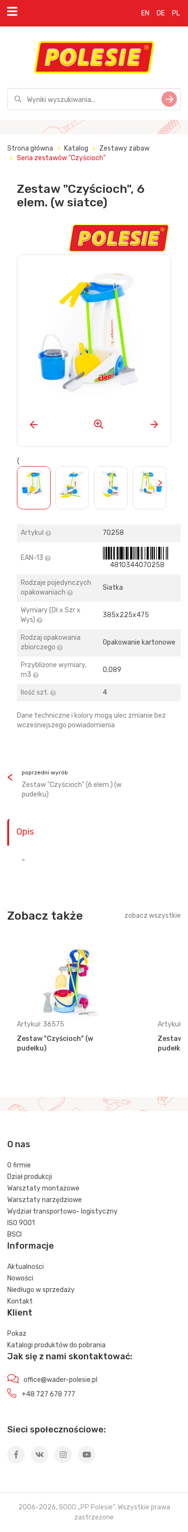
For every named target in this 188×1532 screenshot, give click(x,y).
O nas (18, 1144)
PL (176, 13)
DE (161, 13)
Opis (25, 831)
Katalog (76, 148)
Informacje (30, 1246)
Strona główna (30, 148)
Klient (19, 1312)
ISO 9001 (21, 1223)
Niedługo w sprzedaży (41, 1290)
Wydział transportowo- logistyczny (62, 1211)
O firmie (19, 1165)
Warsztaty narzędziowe (44, 1200)
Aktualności (25, 1267)
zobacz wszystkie (152, 916)
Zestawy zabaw (124, 148)
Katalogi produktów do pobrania (56, 1345)
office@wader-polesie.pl (60, 1380)
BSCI (14, 1234)
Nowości (20, 1278)
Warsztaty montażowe (43, 1188)
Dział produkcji (29, 1177)
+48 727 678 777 (48, 1394)
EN (145, 13)
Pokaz (17, 1333)
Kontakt (20, 1301)
